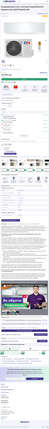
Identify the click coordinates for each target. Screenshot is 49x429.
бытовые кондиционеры (7, 358)
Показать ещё (24, 135)
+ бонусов (4, 76)
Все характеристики (8, 94)
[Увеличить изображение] (47, 60)
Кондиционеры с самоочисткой (32, 358)
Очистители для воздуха (38, 182)
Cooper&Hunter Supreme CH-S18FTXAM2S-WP (30, 350)
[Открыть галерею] (47, 62)
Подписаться (35, 378)
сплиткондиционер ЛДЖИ (19, 358)
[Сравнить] (47, 75)
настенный (20, 200)
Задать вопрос (43, 341)
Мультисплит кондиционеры (5, 182)
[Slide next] (46, 40)
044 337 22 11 (4, 400)
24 (15, 82)
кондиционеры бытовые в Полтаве (9, 363)
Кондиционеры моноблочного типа (13, 182)
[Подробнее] (38, 86)
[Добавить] (8, 170)
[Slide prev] (3, 40)
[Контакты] (47, 1)
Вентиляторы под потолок (22, 182)
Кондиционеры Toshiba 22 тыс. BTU (25, 363)
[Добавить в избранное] (44, 75)
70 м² (19, 195)
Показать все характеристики (9, 220)
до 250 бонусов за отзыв (43, 13)
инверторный (21, 197)
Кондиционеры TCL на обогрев (23, 361)
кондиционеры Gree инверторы (8, 361)
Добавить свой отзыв (42, 334)
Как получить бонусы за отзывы (24, 330)
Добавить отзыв (5, 13)
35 (6, 105)
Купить (24, 79)
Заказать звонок (10, 151)
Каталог (10, 4)
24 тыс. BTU (20, 202)
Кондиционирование (16, 4)
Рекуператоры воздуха (30, 182)
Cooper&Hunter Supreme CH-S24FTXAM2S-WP (9, 350)
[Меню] (1, 1)
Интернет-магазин (4, 4)
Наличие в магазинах (9, 116)
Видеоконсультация (11, 153)
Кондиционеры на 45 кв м (36, 361)
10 (3, 82)
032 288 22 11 (4, 402)
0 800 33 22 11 (4, 397)
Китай (19, 207)
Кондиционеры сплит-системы (26, 4)
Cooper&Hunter (6, 89)
